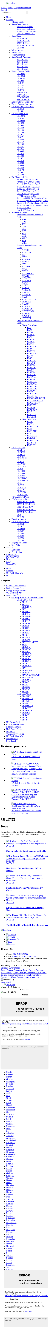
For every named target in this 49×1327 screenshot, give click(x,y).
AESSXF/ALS (28, 311)
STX (24, 236)
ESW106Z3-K (23, 97)
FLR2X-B (31, 417)
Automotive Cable (19, 212)
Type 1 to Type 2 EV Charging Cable (32, 200)
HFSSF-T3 (26, 295)
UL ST (19, 483)
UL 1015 (20, 83)
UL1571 (20, 158)
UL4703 (20, 48)
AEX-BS (26, 306)
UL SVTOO (22, 466)
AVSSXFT (26, 252)
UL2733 (20, 540)
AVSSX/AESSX (29, 299)
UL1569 (20, 142)
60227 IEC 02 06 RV (25, 501)
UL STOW (21, 492)
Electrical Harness (18, 519)
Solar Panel (16, 52)
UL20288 (21, 121)
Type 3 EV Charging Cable (28, 191)
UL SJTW (21, 476)
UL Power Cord (18, 447)
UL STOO (21, 487)
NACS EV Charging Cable (28, 210)
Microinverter (17, 50)
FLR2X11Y (32, 436)
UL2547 (20, 531)
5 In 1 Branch (22, 66)
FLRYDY (31, 405)
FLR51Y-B (32, 393)
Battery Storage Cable (20, 71)
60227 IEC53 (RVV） (26, 507)
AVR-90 (20, 517)
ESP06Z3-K (22, 95)
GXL (24, 226)
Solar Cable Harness (19, 24)
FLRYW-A (32, 346)
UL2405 (20, 533)
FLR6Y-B (31, 367)
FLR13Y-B (32, 389)
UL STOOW (22, 494)
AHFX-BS (26, 290)
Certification (16, 552)
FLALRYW (32, 410)
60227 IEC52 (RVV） (26, 509)
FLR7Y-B (31, 374)
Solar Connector (18, 55)
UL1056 (20, 125)
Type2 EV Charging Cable (28, 189)
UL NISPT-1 (22, 457)
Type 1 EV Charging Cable (28, 186)
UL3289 (20, 163)
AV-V (24, 257)
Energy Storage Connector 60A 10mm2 (29, 972)
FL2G (29, 412)
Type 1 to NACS (24, 208)
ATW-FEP (26, 280)
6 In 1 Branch (22, 69)
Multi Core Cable (29, 419)
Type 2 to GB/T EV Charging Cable (32, 203)
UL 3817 (20, 88)
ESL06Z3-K (22, 92)
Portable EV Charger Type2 (28, 184)
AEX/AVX (26, 278)
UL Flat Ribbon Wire (20, 521)
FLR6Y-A (31, 365)
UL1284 (20, 132)
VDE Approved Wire (20, 497)
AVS (24, 264)
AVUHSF (26, 266)
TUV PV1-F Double (25, 45)
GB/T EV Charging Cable (28, 193)
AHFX (25, 285)
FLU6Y (30, 370)
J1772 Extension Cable (26, 196)
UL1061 (20, 135)
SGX (24, 240)
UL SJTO (21, 471)
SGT (24, 233)
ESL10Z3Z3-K (23, 99)
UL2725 (20, 538)
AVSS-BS (26, 313)
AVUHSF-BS (28, 273)
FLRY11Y (31, 443)
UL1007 (20, 81)
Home (8, 17)
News (8, 559)
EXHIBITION (12, 554)
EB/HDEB (26, 302)
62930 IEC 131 (23, 43)
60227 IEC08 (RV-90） (27, 504)
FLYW (30, 332)
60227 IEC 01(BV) (25, 512)
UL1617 (20, 153)
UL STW (20, 490)
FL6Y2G (31, 438)
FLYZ (29, 429)
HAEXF (25, 292)
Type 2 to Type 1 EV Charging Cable (32, 205)
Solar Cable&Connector (16, 586)
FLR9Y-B (31, 379)
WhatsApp (10, 984)
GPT (24, 222)
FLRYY (30, 424)
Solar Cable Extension (26, 29)
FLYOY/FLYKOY (35, 400)
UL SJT (20, 469)
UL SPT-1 (21, 450)
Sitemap (4, 968)
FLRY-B (30, 344)
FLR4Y (30, 356)
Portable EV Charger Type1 (28, 182)
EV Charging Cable (19, 177)
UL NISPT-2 (22, 459)
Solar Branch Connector (21, 57)
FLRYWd (31, 351)
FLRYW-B (31, 353)
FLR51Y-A (32, 396)
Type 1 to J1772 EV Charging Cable (32, 198)
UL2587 (20, 172)
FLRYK (30, 339)
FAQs (8, 561)
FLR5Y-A (31, 360)
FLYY (30, 330)
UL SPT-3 (21, 454)
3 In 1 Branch (22, 62)
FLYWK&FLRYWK (36, 398)
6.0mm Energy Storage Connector (25, 977)
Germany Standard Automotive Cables (27, 597)
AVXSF (25, 262)
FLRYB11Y (32, 431)
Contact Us (11, 564)
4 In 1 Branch (22, 64)
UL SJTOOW (22, 480)
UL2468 (20, 109)
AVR (19, 514)
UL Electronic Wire (19, 113)
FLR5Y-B (31, 363)
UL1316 (20, 149)
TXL (24, 224)
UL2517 (20, 526)
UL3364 (20, 165)
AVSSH (25, 276)
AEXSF (25, 287)
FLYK (30, 337)
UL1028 (20, 123)
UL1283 (20, 144)
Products (9, 19)
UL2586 (20, 536)
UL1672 (20, 168)
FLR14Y (31, 391)
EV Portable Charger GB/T (28, 179)
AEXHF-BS (27, 309)
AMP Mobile (14, 968)
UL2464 (20, 524)
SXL (24, 229)
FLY (29, 327)
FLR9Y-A (31, 377)
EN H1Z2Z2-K (23, 41)
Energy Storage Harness (21, 104)
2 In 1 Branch (22, 59)
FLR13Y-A (32, 382)
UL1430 (20, 156)
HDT (24, 231)
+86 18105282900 (20, 954)
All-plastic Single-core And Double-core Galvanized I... (26, 812)
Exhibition (15, 550)
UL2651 (20, 111)
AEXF (25, 283)
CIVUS (25, 271)
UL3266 (20, 118)
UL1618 (20, 161)
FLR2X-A (31, 414)
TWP (24, 219)
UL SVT (20, 461)
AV (23, 255)
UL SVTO (21, 464)
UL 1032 (20, 90)
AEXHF (25, 250)
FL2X (29, 349)
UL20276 (21, 529)
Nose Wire (15, 545)
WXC (24, 238)
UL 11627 (21, 78)
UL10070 (21, 116)
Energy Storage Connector (22, 102)
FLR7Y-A (31, 372)
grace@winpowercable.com (24, 956)
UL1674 (20, 128)
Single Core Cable (29, 325)
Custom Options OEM (26, 34)
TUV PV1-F (22, 38)
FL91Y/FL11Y (33, 403)
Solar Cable (16, 36)
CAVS (24, 297)
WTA (24, 243)
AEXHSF (26, 259)
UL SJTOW (22, 478)
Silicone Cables (17, 22)
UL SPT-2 (21, 452)
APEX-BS (26, 316)
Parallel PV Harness (25, 26)
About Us (10, 547)
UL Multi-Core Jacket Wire (22, 106)
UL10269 (21, 74)
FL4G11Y (31, 433)
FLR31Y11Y (32, 440)
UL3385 (20, 139)
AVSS (24, 269)
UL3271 (20, 137)
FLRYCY (31, 445)
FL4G (29, 358)
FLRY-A (30, 342)
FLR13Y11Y (32, 426)
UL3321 (20, 146)
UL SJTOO (21, 473)
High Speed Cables (19, 543)
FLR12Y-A (32, 384)
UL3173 (20, 170)
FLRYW (30, 335)
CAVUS (25, 304)
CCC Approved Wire (20, 499)
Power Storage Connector (11, 970)
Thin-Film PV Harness (26, 31)
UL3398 (20, 151)
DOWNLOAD (12, 557)
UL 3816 (20, 85)
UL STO (20, 485)
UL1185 (20, 130)
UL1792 (20, 175)
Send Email (6, 982)
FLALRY (31, 407)
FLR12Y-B (32, 386)
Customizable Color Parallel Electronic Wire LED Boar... (23, 798)
